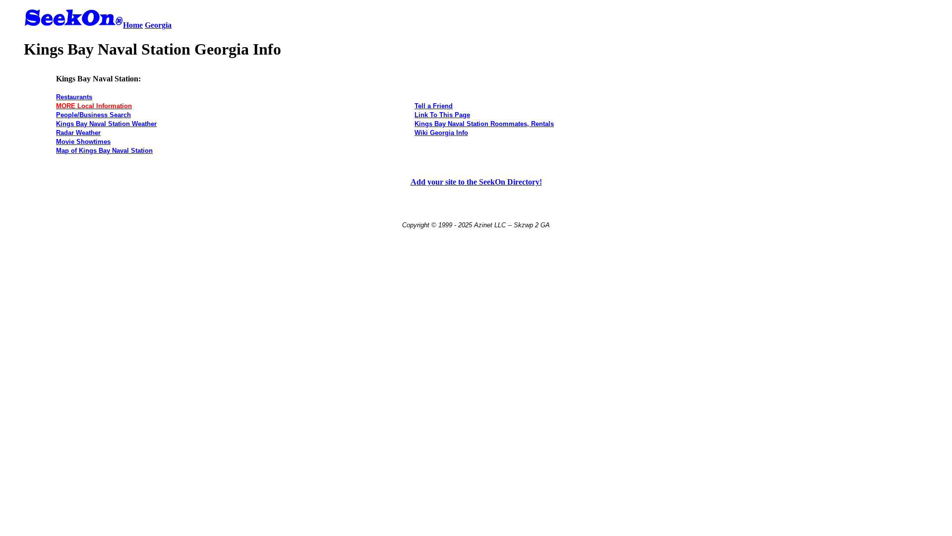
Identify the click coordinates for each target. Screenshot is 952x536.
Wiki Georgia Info (441, 132)
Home (133, 25)
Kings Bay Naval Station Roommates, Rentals (484, 124)
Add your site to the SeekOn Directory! (476, 182)
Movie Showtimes (83, 141)
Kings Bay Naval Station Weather (106, 124)
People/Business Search (93, 115)
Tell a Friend (434, 106)
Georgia (158, 25)
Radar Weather (78, 132)
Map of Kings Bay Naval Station (104, 150)
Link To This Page (442, 115)
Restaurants (74, 97)
